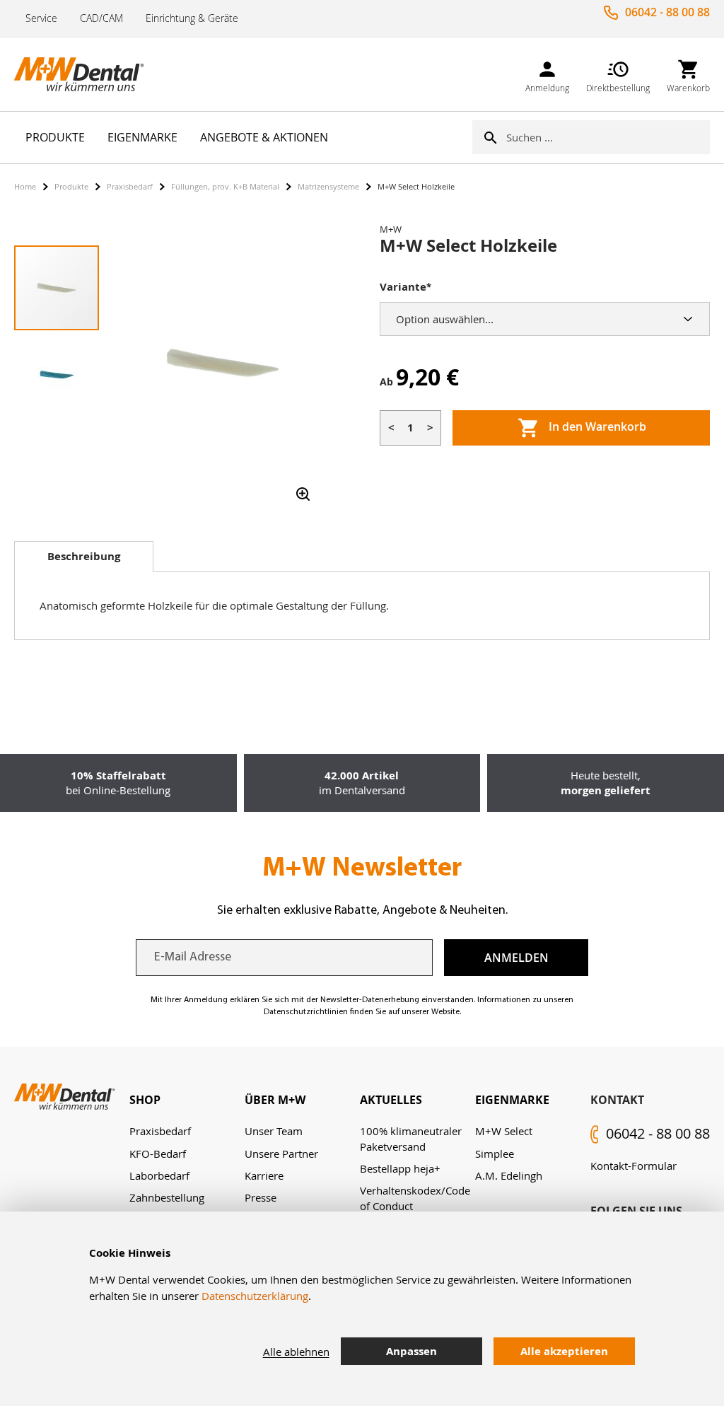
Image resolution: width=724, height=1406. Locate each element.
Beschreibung (83, 556)
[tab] (83, 556)
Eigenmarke (512, 1100)
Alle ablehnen (296, 1351)
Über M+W (275, 1100)
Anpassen (411, 1351)
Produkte (71, 186)
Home (25, 186)
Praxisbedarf (130, 186)
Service (41, 18)
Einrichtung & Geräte (192, 18)
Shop (144, 1100)
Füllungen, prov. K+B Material (225, 186)
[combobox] (608, 137)
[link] (547, 74)
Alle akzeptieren (564, 1351)
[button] (56, 373)
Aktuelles (391, 1100)
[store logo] (85, 74)
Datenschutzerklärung (255, 1296)
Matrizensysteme (328, 186)
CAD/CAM (101, 18)
